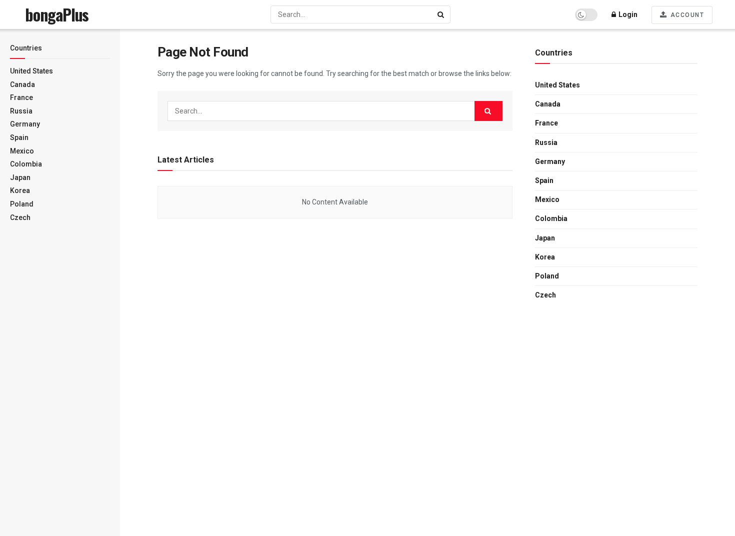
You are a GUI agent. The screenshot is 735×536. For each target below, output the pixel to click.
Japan (20, 178)
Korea (20, 190)
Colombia (26, 164)
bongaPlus (56, 14)
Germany (25, 124)
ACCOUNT (686, 15)
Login (627, 14)
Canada (22, 84)
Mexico (22, 151)
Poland (22, 204)
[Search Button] (441, 15)
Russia (21, 111)
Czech (20, 218)
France (21, 98)
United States (31, 71)
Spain (19, 138)
